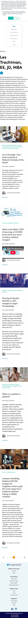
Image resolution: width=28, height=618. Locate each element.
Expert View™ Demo (14, 580)
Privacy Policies (14, 615)
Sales (14, 604)
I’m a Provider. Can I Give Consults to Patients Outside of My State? (13, 158)
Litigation (16, 223)
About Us (14, 571)
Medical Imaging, (6, 290)
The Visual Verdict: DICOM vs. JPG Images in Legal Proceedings (10, 302)
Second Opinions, (6, 146)
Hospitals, (19, 145)
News (14, 573)
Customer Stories (14, 595)
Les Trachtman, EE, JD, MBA (13, 192)
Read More (5, 197)
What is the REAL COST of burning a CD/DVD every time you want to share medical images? (13, 234)
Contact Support (14, 600)
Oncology (16, 148)
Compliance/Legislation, (16, 146)
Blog (14, 590)
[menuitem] (14, 26)
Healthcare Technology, (7, 148)
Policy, (20, 386)
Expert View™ (14, 578)
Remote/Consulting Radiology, (9, 145)
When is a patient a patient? (11, 395)
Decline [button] (17, 18)
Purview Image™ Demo (14, 585)
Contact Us (14, 602)
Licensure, (4, 387)
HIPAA (8, 387)
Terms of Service (15, 616)
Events (14, 592)
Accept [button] (10, 18)
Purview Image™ (14, 583)
